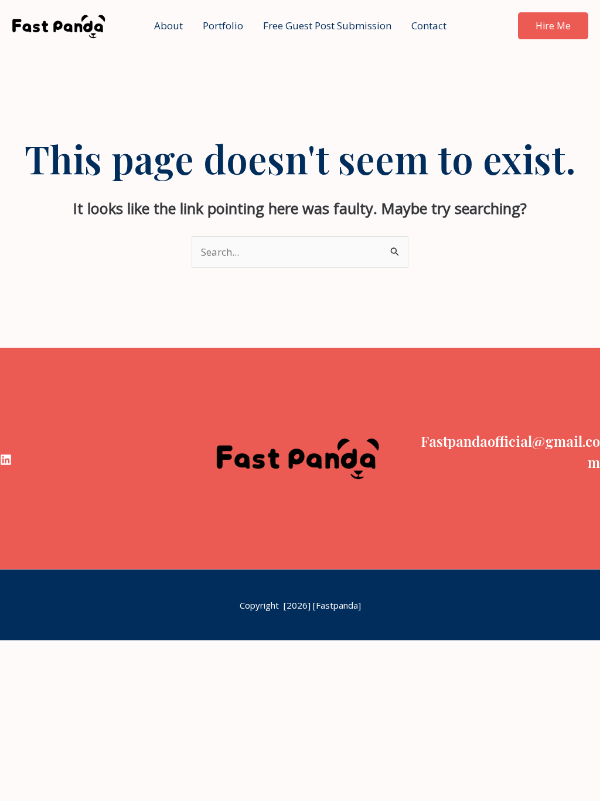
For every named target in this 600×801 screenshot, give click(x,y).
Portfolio (223, 25)
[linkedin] (6, 460)
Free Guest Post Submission (327, 25)
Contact (428, 25)
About (168, 25)
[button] (553, 25)
